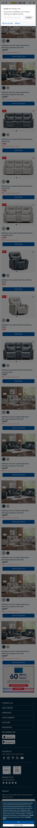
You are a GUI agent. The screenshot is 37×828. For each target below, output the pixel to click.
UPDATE (28, 17)
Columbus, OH (15, 9)
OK (18, 822)
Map (18, 23)
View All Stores (9, 23)
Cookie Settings (18, 825)
